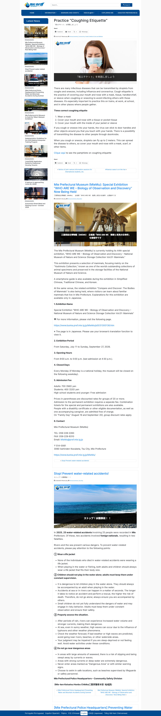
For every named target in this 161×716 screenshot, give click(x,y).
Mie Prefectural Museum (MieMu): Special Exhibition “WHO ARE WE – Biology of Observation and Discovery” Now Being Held (35, 46)
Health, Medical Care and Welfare (94, 36)
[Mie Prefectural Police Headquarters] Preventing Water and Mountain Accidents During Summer (34, 93)
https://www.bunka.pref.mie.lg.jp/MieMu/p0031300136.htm (84, 325)
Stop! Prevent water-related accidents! (35, 70)
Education (79, 198)
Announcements (29, 40)
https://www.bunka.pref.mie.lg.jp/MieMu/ (74, 455)
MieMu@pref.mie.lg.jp (72, 439)
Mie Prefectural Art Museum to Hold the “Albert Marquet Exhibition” (35, 117)
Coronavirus (81, 36)
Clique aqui (59, 153)
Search (127, 5)
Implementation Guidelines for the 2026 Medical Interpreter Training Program (36, 140)
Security (81, 480)
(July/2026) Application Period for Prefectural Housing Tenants (33, 163)
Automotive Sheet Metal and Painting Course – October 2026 (35, 205)
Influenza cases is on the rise (115, 169)
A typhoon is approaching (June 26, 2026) (34, 183)
